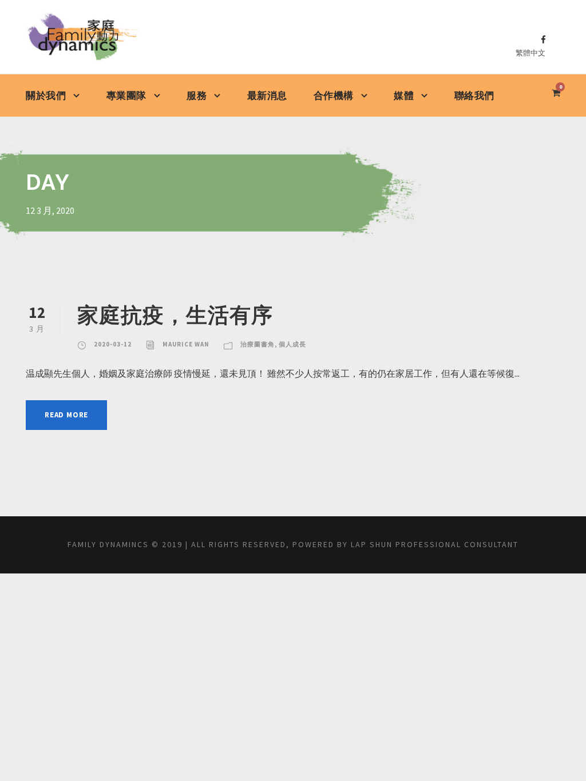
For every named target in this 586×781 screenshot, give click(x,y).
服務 (197, 95)
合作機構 (334, 95)
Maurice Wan (186, 344)
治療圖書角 (257, 344)
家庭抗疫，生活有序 (175, 315)
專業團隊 (126, 95)
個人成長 (292, 344)
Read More (66, 415)
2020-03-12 (113, 344)
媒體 (404, 95)
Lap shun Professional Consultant (434, 544)
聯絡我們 (474, 95)
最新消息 (267, 95)
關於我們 (46, 95)
